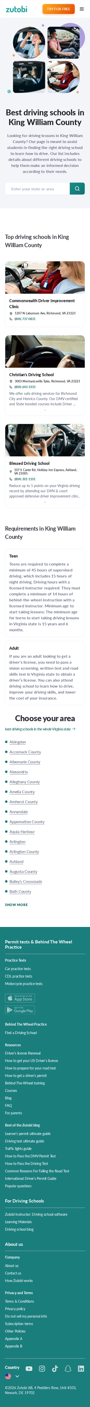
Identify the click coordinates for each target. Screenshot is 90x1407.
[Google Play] (45, 1009)
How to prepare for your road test (30, 1068)
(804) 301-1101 (25, 479)
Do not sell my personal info (26, 1316)
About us (11, 1265)
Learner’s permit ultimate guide (27, 1133)
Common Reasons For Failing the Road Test (37, 1171)
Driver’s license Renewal (22, 1053)
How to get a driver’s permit (25, 1075)
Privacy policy (15, 1308)
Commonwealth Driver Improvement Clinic (42, 303)
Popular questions (18, 1186)
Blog (8, 1098)
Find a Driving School (21, 1032)
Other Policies (15, 1331)
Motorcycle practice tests (23, 983)
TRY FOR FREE (58, 8)
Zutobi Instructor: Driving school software (36, 1214)
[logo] (16, 9)
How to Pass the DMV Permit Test (30, 1156)
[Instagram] (42, 1369)
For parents (13, 1113)
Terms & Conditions (19, 1301)
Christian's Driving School (31, 374)
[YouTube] (29, 1369)
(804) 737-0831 (25, 319)
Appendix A (13, 1338)
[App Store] (45, 998)
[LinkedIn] (81, 1369)
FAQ (8, 1105)
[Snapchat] (68, 1369)
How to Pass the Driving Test (26, 1163)
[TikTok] (55, 1369)
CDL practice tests (18, 976)
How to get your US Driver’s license (31, 1060)
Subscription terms (19, 1323)
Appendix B (13, 1346)
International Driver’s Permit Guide (30, 1178)
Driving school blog (19, 1229)
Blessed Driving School (29, 463)
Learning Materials (18, 1221)
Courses (11, 1090)
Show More (16, 904)
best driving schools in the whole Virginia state (38, 729)
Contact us (13, 1273)
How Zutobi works (19, 1280)
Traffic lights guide (18, 1148)
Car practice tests (18, 968)
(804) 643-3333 (25, 387)
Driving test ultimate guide (24, 1141)
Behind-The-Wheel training (25, 1083)
